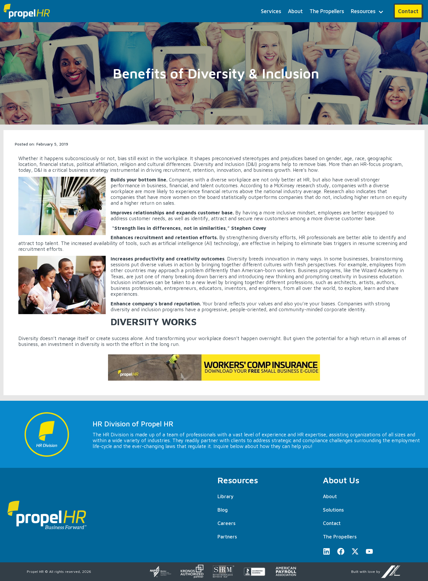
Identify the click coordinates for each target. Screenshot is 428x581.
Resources (363, 11)
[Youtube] (369, 551)
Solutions (333, 510)
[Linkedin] (326, 551)
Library (225, 496)
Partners (227, 537)
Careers (226, 523)
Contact (332, 523)
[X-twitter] (355, 551)
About (295, 11)
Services (271, 11)
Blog (222, 510)
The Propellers (326, 11)
